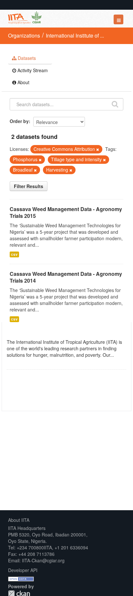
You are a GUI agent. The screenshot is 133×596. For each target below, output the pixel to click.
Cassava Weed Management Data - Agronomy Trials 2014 (66, 277)
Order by (19, 121)
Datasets (26, 58)
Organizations (24, 35)
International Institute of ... (75, 35)
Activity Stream (32, 70)
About (22, 82)
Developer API (22, 570)
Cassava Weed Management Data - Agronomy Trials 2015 (66, 212)
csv (14, 254)
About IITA (18, 520)
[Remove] (97, 149)
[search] (114, 103)
